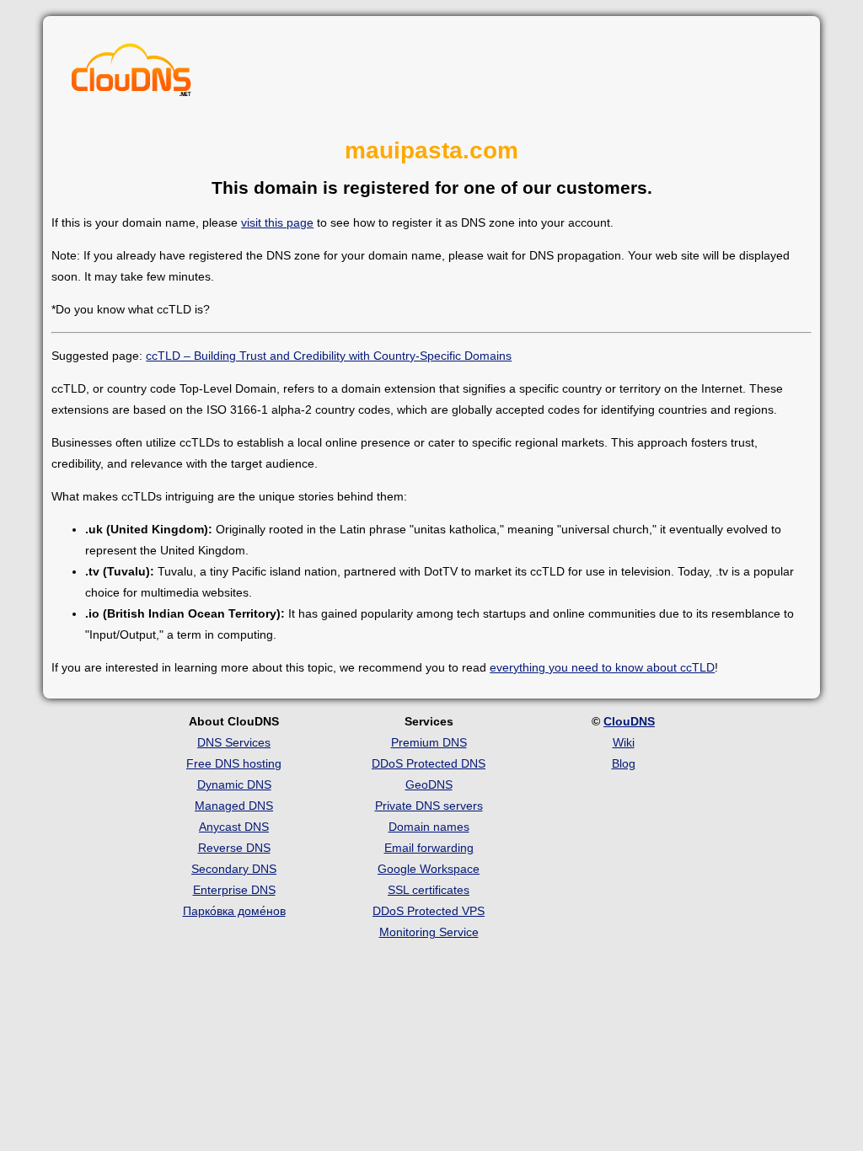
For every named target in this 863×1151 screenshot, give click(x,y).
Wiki (624, 742)
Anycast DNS (234, 826)
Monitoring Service (429, 932)
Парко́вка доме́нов (234, 911)
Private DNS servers (429, 805)
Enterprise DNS (234, 890)
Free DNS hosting (233, 763)
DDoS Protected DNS (428, 763)
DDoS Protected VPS (429, 911)
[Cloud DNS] (131, 74)
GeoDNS (429, 784)
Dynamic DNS (234, 784)
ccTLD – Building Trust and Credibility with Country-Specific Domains (329, 355)
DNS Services (234, 742)
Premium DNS (429, 742)
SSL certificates (428, 890)
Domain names (429, 826)
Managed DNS (234, 805)
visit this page (277, 222)
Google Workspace (429, 868)
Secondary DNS (233, 868)
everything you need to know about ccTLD (602, 667)
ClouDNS (629, 721)
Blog (623, 763)
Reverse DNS (234, 847)
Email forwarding (429, 847)
